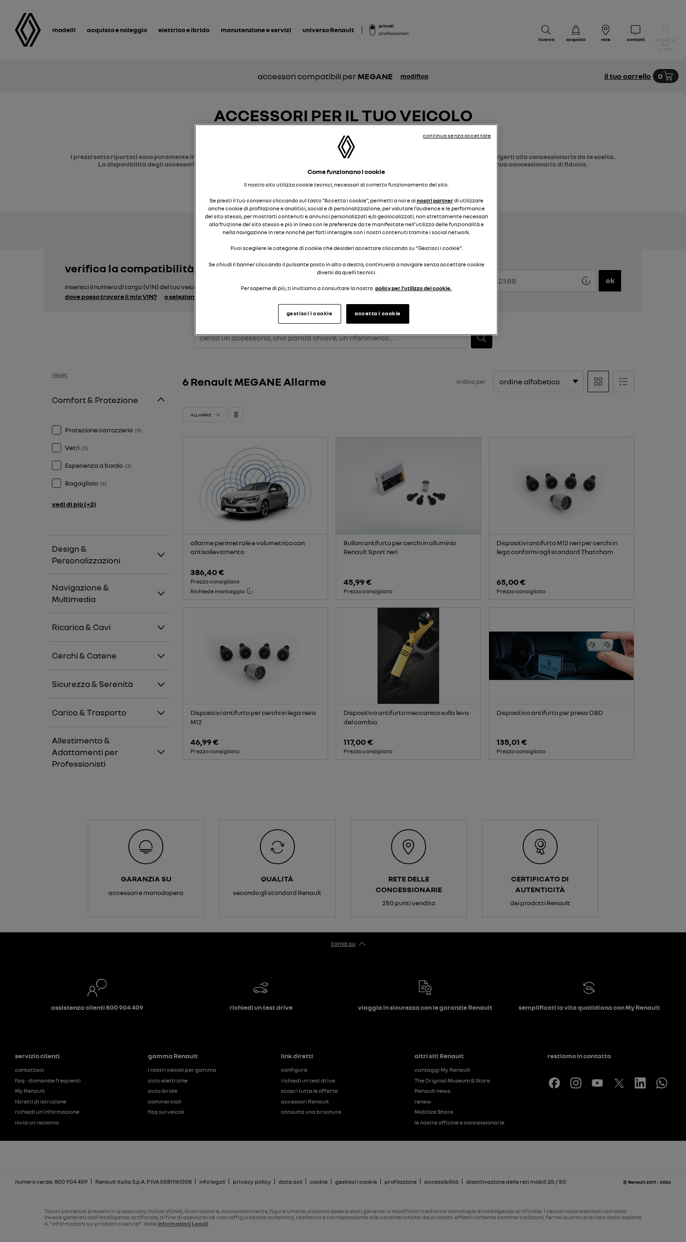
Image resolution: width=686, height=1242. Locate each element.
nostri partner (435, 200)
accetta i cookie (378, 313)
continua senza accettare (457, 135)
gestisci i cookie (310, 313)
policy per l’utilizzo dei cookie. (413, 288)
